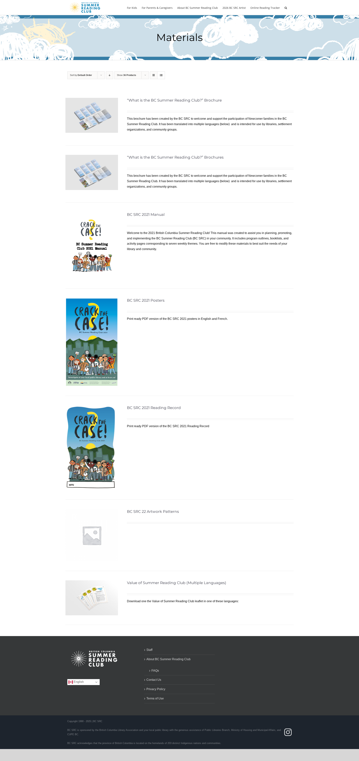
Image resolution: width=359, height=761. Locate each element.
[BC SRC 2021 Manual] (91, 214)
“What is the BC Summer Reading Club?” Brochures (175, 157)
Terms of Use (155, 698)
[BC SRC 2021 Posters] (91, 300)
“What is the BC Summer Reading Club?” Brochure (174, 100)
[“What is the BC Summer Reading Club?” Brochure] (91, 100)
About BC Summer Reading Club (168, 659)
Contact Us (153, 679)
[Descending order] (109, 75)
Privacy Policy (155, 689)
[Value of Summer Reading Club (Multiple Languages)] (91, 582)
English (78, 681)
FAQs (155, 670)
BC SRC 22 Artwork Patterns (153, 511)
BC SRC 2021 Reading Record (154, 407)
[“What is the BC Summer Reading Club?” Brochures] (91, 157)
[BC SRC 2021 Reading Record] (90, 407)
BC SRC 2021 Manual (146, 214)
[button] (286, 7)
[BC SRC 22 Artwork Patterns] (91, 511)
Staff (149, 649)
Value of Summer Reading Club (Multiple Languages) (176, 583)
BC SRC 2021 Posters (146, 300)
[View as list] (161, 75)
